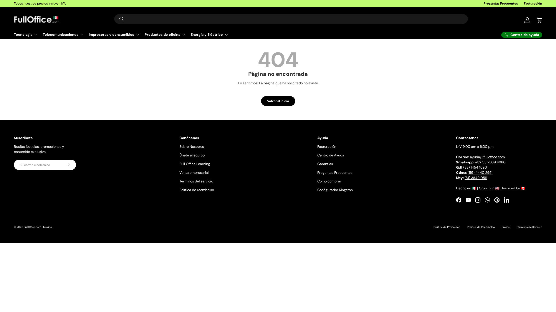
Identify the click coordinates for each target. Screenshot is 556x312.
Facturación (533, 3)
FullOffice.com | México (38, 227)
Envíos (506, 227)
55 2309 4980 (490, 162)
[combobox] (291, 19)
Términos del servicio (196, 181)
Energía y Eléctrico (207, 34)
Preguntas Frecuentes (501, 3)
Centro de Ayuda (330, 155)
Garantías (325, 164)
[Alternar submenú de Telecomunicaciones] (81, 34)
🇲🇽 (474, 188)
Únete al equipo (192, 155)
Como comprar (329, 181)
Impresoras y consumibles (111, 34)
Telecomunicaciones (60, 34)
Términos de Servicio (529, 227)
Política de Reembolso (481, 227)
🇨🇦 (523, 188)
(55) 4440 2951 (480, 172)
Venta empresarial (194, 172)
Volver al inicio (278, 101)
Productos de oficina (162, 34)
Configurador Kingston (335, 190)
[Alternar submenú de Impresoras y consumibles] (137, 34)
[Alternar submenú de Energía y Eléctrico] (226, 34)
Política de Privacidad (447, 227)
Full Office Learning (194, 164)
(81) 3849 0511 (476, 178)
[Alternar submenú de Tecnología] (35, 34)
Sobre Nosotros (191, 146)
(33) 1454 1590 (475, 167)
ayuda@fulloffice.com (487, 157)
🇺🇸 (497, 188)
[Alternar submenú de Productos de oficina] (183, 34)
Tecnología (23, 34)
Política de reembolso (196, 190)
